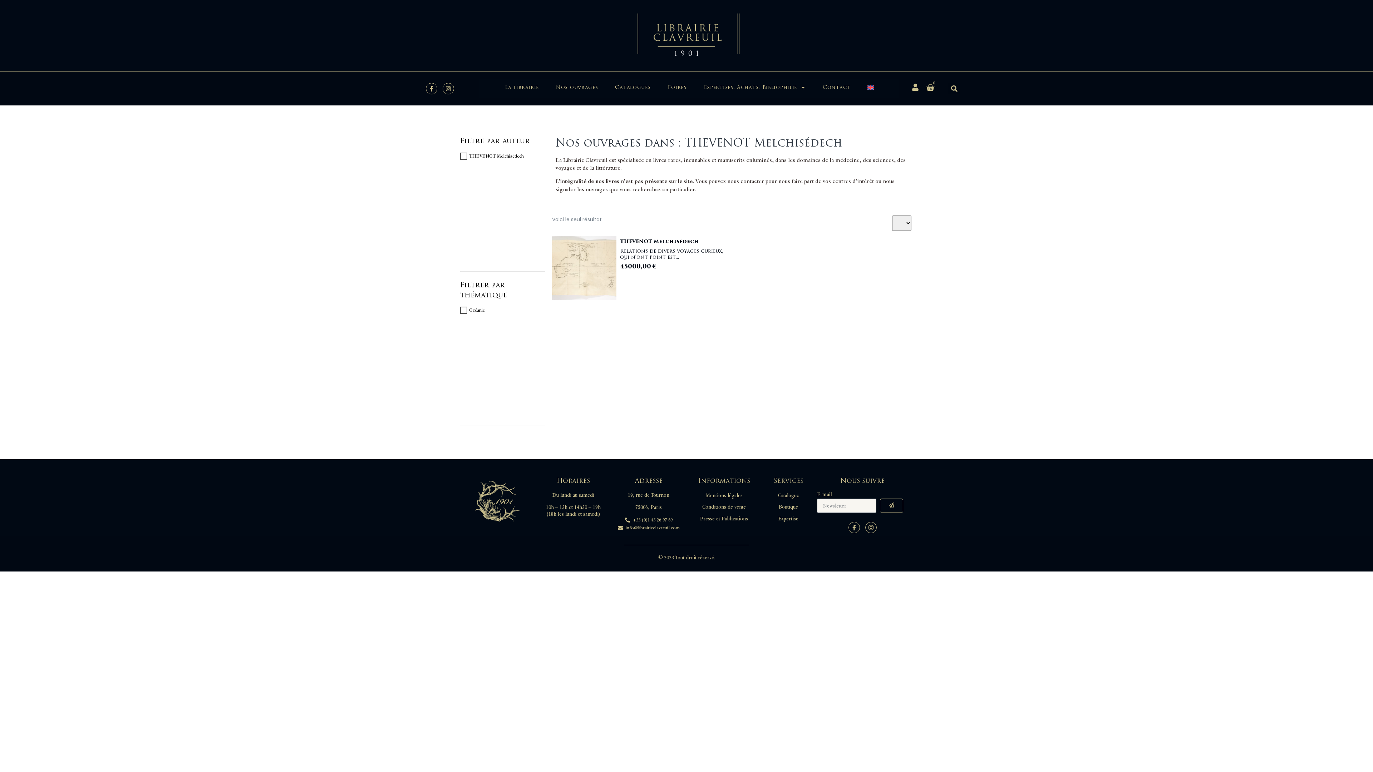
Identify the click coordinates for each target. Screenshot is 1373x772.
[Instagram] (448, 88)
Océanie (477, 310)
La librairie (522, 87)
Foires (677, 87)
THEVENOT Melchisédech (496, 156)
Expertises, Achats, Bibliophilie (750, 87)
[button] (954, 88)
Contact (836, 87)
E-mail (824, 495)
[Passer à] (870, 87)
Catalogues (632, 87)
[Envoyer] (891, 506)
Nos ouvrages (577, 87)
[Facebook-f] (431, 88)
